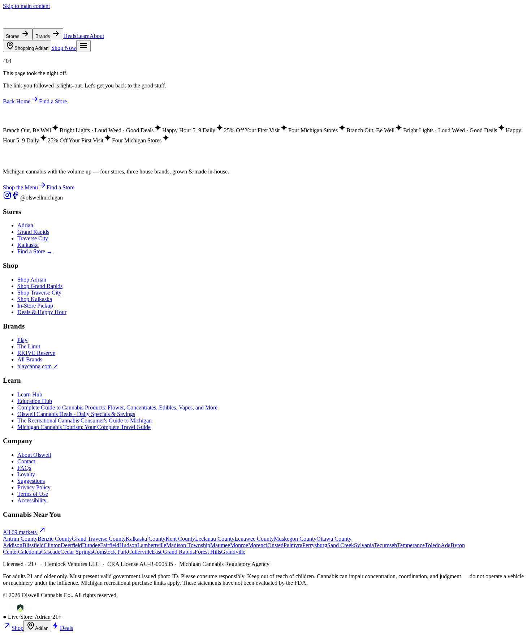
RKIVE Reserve (36, 353)
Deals (69, 36)
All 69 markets (20, 532)
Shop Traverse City (39, 292)
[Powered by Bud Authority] (24, 610)
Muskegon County (295, 539)
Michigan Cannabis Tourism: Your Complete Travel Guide (84, 427)
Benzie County (55, 539)
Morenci (257, 545)
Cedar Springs (76, 552)
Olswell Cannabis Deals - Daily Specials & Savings (76, 414)
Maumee (220, 545)
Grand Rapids (33, 232)
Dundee (91, 545)
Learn (83, 36)
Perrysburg (314, 545)
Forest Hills (208, 552)
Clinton (52, 545)
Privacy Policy (34, 487)
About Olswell (34, 455)
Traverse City (32, 238)
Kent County (180, 539)
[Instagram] (7, 197)
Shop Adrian (31, 279)
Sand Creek (340, 545)
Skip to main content (26, 6)
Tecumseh (385, 545)
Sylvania (364, 545)
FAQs (24, 468)
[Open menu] (83, 46)
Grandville (233, 552)
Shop (17, 628)
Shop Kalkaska (34, 299)
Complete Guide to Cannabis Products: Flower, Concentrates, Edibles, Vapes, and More (117, 407)
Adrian (31, 48)
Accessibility (32, 500)
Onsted (275, 545)
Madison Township (188, 545)
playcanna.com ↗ (37, 366)
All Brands (29, 359)
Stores (13, 36)
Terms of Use (32, 494)
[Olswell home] (36, 25)
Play (22, 340)
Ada (445, 545)
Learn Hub (29, 394)
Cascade (50, 552)
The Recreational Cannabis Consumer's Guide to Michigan (84, 420)
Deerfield (71, 545)
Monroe (239, 545)
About (97, 36)
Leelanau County (214, 539)
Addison (12, 545)
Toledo (433, 545)
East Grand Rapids (173, 552)
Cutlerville (140, 552)
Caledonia (29, 552)
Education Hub (34, 401)
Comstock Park (110, 552)
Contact (26, 461)
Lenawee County (254, 539)
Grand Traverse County (99, 539)
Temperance (411, 545)
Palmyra (293, 545)
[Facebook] (16, 197)
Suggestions (31, 481)
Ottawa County (333, 539)
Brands (43, 36)
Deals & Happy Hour (41, 312)
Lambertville (151, 545)
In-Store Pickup (35, 306)
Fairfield (109, 545)
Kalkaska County (145, 539)
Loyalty (26, 474)
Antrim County (20, 539)
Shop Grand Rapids (39, 286)
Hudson (128, 545)
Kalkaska (28, 245)
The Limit (28, 346)
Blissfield (33, 545)
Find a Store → (34, 251)
